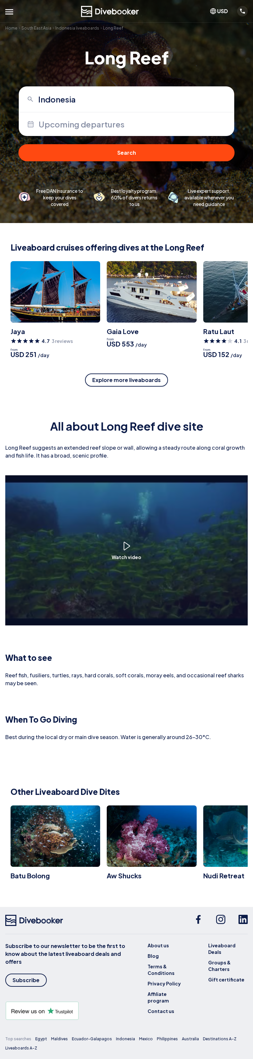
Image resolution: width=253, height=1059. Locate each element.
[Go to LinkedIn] (243, 920)
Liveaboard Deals (222, 948)
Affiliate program (158, 997)
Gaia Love (123, 331)
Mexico (146, 1038)
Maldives (59, 1038)
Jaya (18, 331)
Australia (190, 1038)
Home (11, 28)
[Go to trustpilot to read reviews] (65, 1010)
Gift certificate (226, 979)
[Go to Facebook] (198, 920)
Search (126, 152)
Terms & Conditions (161, 969)
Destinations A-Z (220, 1038)
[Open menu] (9, 11)
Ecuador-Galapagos (92, 1038)
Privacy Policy (164, 983)
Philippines (167, 1038)
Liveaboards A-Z (21, 1048)
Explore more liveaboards (126, 379)
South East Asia (36, 28)
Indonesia (125, 1038)
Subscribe (26, 980)
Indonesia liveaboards (77, 28)
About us (158, 945)
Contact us (161, 1011)
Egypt (41, 1038)
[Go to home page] (110, 11)
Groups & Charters (219, 965)
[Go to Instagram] (220, 920)
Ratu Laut (218, 331)
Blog (153, 956)
